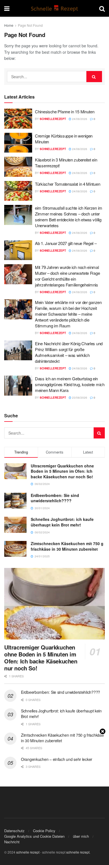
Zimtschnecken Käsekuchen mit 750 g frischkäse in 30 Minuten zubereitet (67, 546)
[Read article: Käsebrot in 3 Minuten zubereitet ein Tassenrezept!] (18, 167)
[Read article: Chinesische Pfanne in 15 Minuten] (18, 119)
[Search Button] (102, 8)
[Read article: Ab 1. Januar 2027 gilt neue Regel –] (18, 250)
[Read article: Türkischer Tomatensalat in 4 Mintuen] (18, 191)
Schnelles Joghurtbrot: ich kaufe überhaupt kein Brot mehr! (62, 522)
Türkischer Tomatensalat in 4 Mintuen (67, 184)
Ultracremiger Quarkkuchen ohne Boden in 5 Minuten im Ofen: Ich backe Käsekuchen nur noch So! (62, 471)
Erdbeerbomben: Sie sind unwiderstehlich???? (55, 498)
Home (8, 25)
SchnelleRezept (53, 119)
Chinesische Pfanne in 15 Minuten (64, 111)
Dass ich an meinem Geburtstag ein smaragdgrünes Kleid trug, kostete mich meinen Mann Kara (70, 384)
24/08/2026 (79, 119)
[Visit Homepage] (54, 8)
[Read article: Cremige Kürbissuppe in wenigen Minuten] (18, 143)
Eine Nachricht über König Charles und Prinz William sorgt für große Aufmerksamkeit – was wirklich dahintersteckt (69, 352)
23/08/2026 (79, 398)
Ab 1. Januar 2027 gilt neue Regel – (66, 243)
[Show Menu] (7, 8)
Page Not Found (30, 25)
